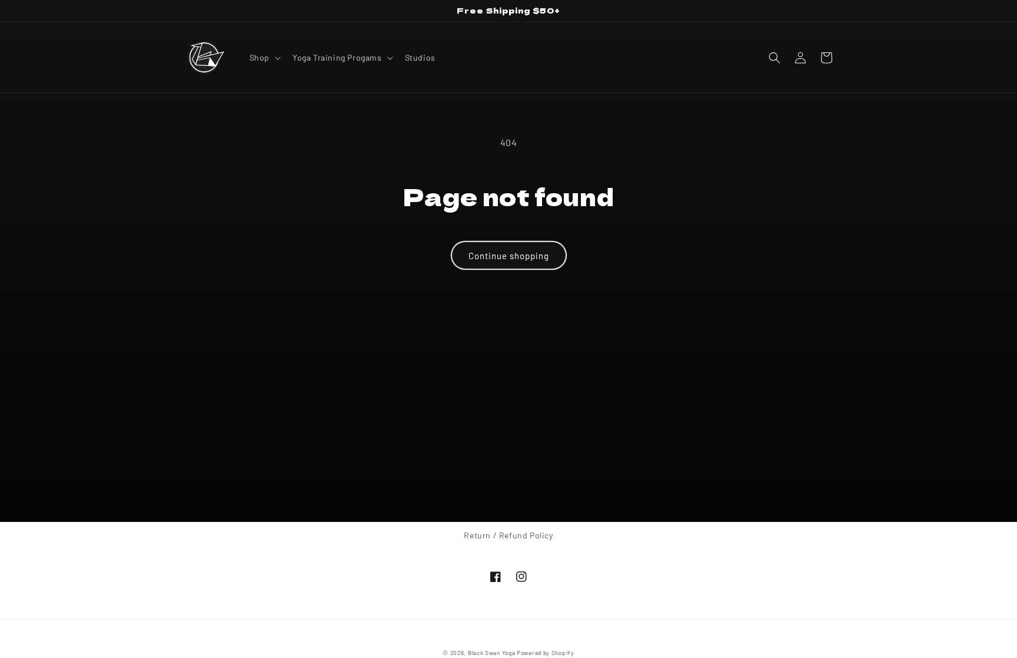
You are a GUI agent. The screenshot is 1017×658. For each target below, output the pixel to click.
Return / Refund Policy (508, 535)
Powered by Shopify (545, 652)
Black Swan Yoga (492, 652)
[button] (263, 57)
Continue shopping (508, 255)
